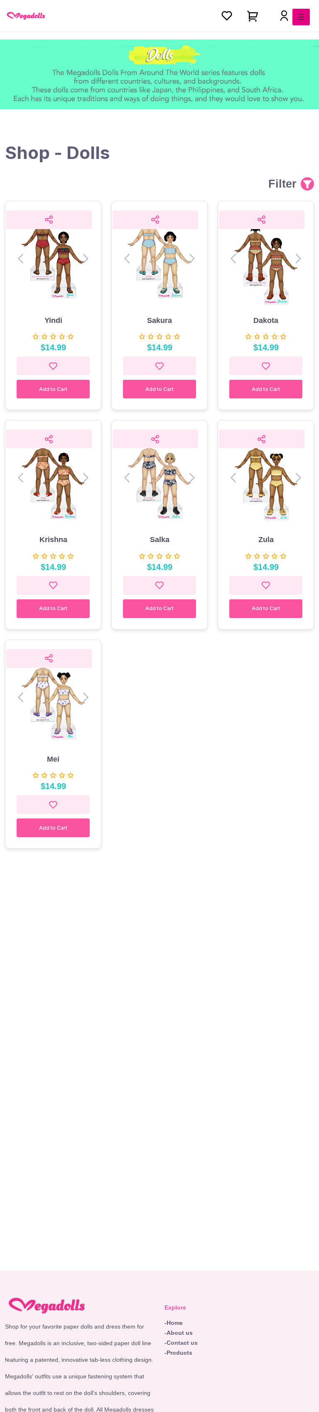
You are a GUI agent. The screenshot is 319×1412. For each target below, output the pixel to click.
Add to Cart (53, 389)
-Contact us (181, 1342)
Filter (282, 184)
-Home (173, 1322)
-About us (178, 1332)
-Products (178, 1352)
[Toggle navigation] (301, 17)
